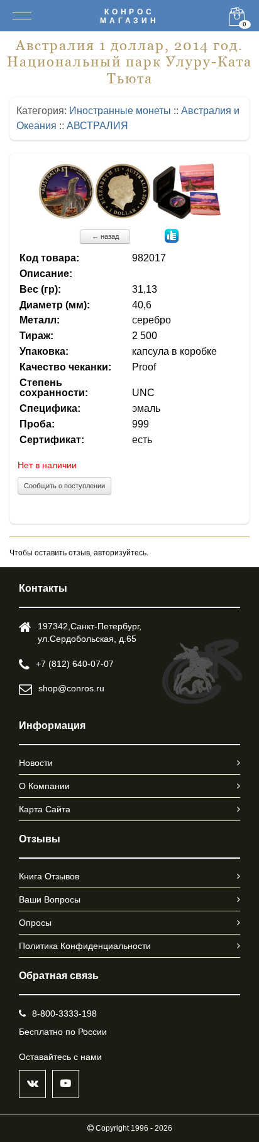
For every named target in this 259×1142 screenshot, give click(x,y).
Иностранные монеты (120, 110)
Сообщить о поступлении (64, 486)
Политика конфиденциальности (85, 946)
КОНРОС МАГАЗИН (129, 16)
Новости (36, 763)
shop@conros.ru (71, 688)
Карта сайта (44, 809)
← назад (105, 236)
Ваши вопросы (49, 899)
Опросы (35, 923)
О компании (44, 786)
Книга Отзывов (49, 876)
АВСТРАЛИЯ (97, 125)
